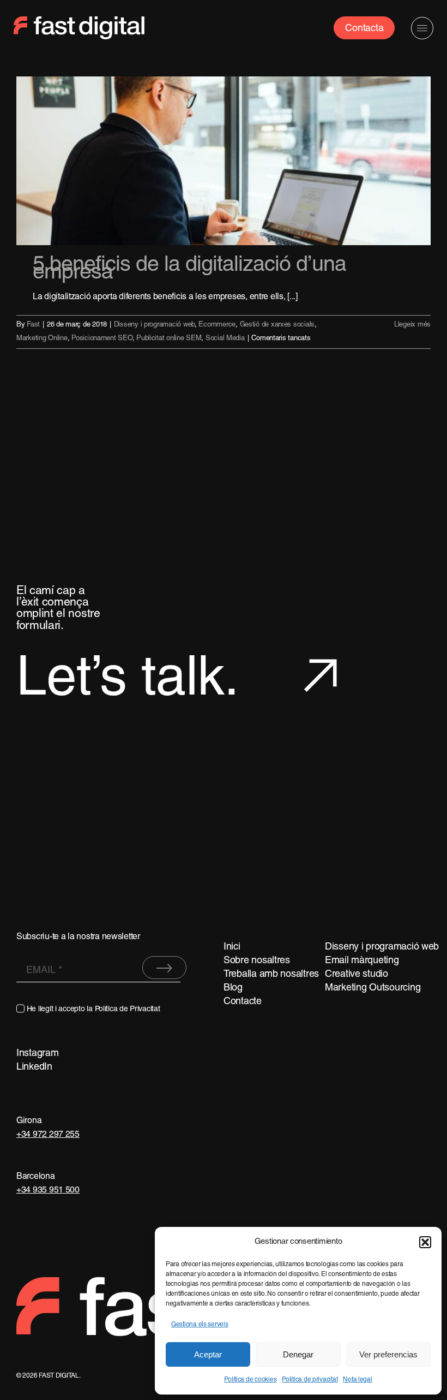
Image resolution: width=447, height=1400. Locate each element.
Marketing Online (42, 338)
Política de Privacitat (127, 1009)
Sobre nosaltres (257, 960)
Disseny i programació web (154, 325)
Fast (33, 325)
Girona (28, 1121)
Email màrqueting (362, 960)
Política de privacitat (309, 1380)
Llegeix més (412, 325)
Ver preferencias (388, 1354)
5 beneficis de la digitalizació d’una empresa (189, 269)
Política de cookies (250, 1380)
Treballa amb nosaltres (271, 974)
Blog (233, 988)
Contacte (243, 1001)
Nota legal (357, 1380)
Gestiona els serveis (199, 1324)
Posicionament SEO (101, 338)
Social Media (225, 338)
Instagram (37, 1053)
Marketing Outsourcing (372, 988)
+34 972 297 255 (48, 1134)
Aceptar (208, 1354)
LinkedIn (34, 1067)
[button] (425, 1242)
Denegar (298, 1354)
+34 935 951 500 (48, 1190)
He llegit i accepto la (93, 1009)
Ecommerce (216, 325)
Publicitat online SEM (168, 338)
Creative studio (356, 974)
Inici (232, 947)
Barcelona (35, 1176)
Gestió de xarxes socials (277, 325)
